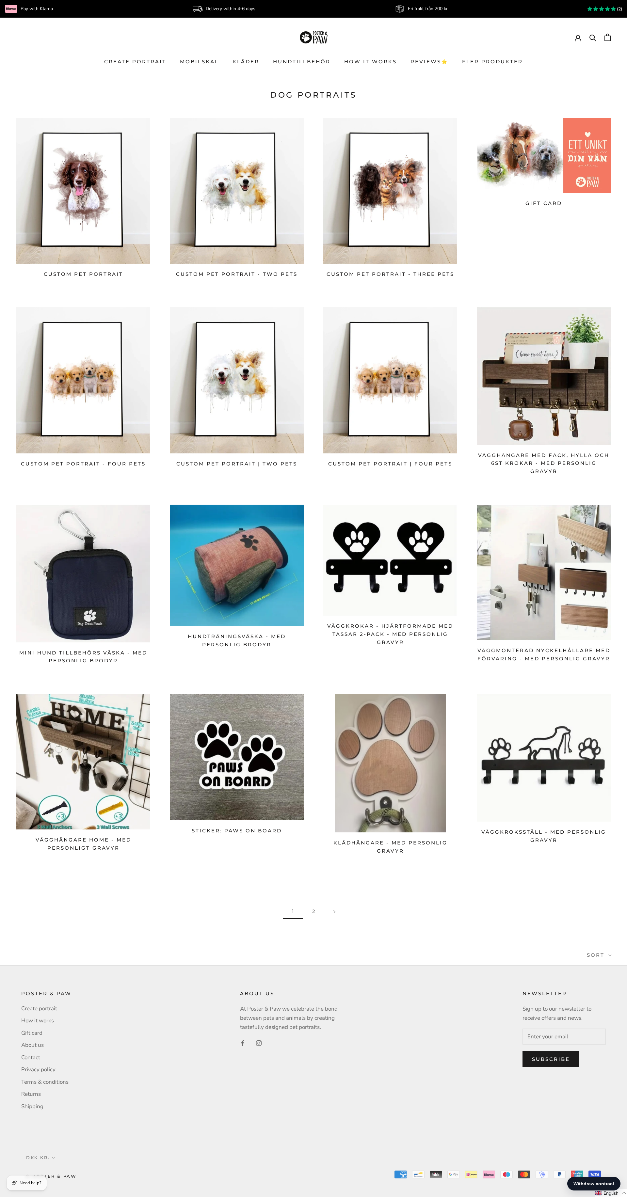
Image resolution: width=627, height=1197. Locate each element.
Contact (30, 1057)
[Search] (592, 37)
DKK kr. (38, 1157)
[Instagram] (259, 1042)
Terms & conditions (45, 1082)
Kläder (246, 61)
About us (32, 1045)
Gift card (543, 203)
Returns (31, 1094)
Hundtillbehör (301, 61)
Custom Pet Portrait (83, 274)
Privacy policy (38, 1069)
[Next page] (334, 911)
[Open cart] (607, 37)
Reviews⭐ (429, 61)
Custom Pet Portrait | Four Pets (390, 464)
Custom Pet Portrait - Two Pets (236, 274)
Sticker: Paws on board (237, 830)
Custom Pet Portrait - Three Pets (390, 274)
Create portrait (135, 61)
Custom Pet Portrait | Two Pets (236, 464)
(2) (619, 9)
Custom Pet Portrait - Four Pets (83, 464)
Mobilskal (199, 61)
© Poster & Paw (51, 1176)
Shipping (32, 1106)
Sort (597, 955)
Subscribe (551, 1059)
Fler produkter (492, 61)
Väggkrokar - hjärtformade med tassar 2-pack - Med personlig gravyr (390, 634)
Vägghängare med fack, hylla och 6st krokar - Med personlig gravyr (543, 463)
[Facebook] (243, 1042)
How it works (370, 61)
